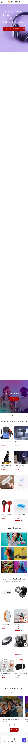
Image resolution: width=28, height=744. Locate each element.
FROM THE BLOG (14, 688)
